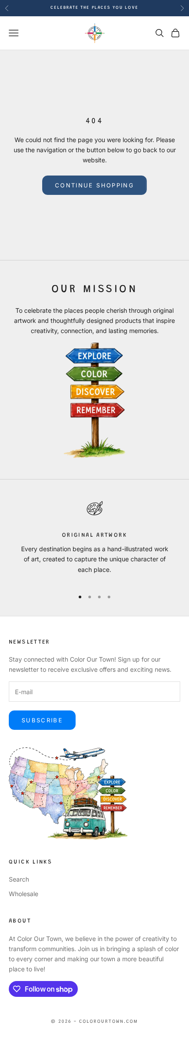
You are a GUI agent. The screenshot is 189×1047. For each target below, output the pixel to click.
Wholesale (23, 893)
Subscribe (42, 720)
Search (19, 879)
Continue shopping (94, 185)
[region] (94, 539)
